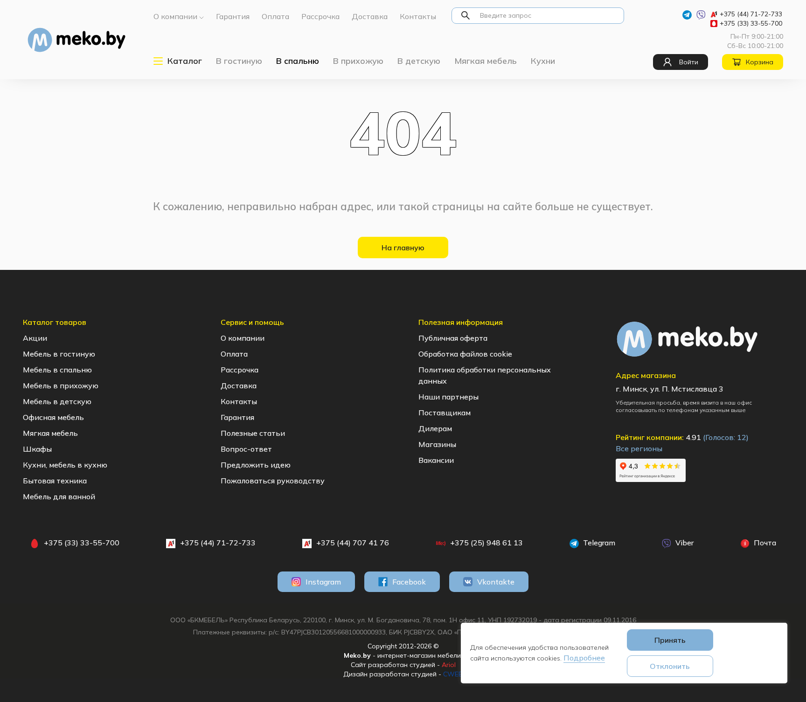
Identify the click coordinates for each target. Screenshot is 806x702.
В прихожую (358, 60)
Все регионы (639, 448)
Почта (764, 542)
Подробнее (584, 657)
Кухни (543, 60)
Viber (684, 542)
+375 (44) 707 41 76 (352, 542)
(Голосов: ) (726, 437)
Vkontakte (495, 581)
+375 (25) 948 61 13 (486, 542)
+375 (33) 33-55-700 (751, 23)
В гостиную (239, 60)
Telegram (598, 542)
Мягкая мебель (485, 60)
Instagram (323, 581)
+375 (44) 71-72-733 (751, 14)
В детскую (418, 60)
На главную (403, 247)
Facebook (409, 581)
